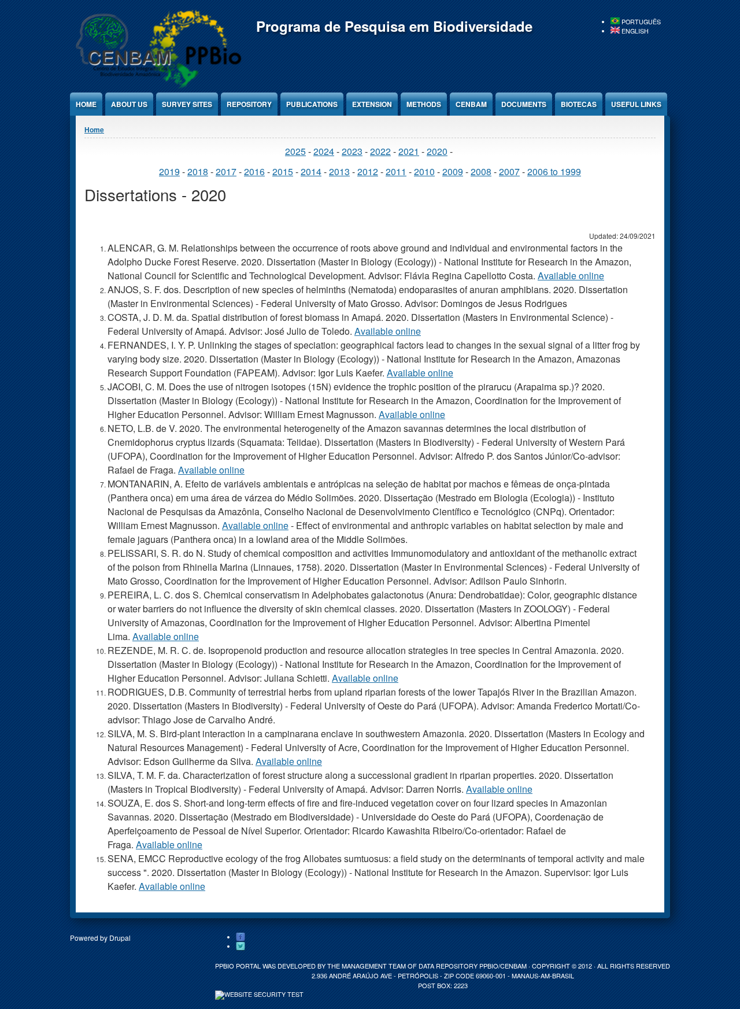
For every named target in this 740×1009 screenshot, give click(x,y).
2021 (408, 151)
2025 (295, 151)
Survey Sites (187, 104)
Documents (523, 104)
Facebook (240, 937)
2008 (481, 171)
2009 (452, 171)
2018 (197, 171)
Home (86, 104)
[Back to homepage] (156, 86)
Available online (571, 275)
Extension (372, 104)
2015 (282, 171)
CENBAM (471, 104)
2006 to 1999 (554, 171)
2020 (437, 151)
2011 (396, 171)
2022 (380, 151)
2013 (339, 171)
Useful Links (636, 104)
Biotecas (579, 104)
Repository (249, 104)
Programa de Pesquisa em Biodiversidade (394, 26)
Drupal (120, 938)
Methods (423, 104)
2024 (323, 151)
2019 (169, 171)
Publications (312, 104)
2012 (367, 171)
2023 (352, 151)
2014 (311, 171)
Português (640, 21)
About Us (129, 104)
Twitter (240, 946)
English (634, 31)
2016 (254, 171)
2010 (424, 171)
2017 (226, 171)
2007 (509, 171)
